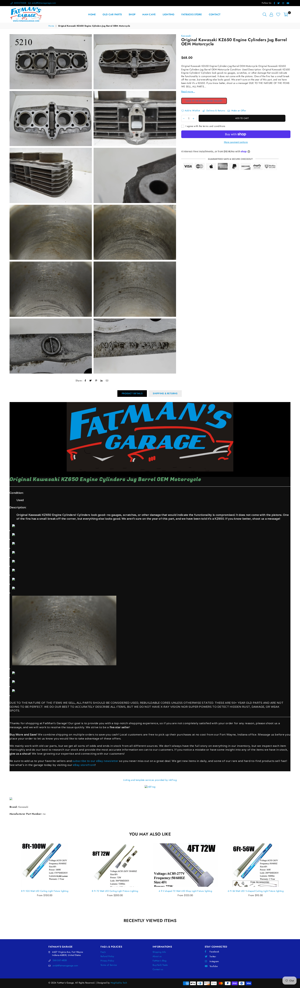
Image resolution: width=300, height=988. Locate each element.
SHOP (132, 14)
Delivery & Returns (215, 110)
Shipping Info (159, 952)
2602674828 (19, 3)
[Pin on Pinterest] (96, 380)
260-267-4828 (60, 960)
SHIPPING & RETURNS (165, 393)
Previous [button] (6, 879)
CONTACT (214, 14)
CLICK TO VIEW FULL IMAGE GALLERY (206, 101)
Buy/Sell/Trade (160, 965)
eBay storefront (84, 765)
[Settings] (271, 14)
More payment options (236, 142)
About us (157, 956)
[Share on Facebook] (85, 380)
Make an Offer (238, 110)
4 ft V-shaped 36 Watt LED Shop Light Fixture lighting (255, 891)
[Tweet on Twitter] (91, 380)
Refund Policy (107, 956)
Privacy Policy (107, 960)
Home (51, 25)
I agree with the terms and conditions (205, 126)
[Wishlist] (278, 14)
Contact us (158, 969)
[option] (51, 61)
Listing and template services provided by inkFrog (150, 780)
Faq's (103, 952)
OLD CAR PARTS (112, 14)
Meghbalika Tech (119, 982)
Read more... (188, 91)
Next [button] (294, 879)
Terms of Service (109, 965)
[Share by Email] (107, 380)
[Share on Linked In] (101, 380)
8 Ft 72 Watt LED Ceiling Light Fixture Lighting (45, 891)
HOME (92, 14)
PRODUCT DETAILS (132, 393)
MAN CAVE (149, 14)
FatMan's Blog (159, 960)
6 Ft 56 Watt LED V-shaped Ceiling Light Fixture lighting (185, 891)
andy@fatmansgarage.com (43, 3)
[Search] (264, 14)
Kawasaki (186, 36)
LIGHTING (168, 14)
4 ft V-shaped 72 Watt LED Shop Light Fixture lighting (115, 891)
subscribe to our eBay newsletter (95, 761)
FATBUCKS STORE (191, 14)
